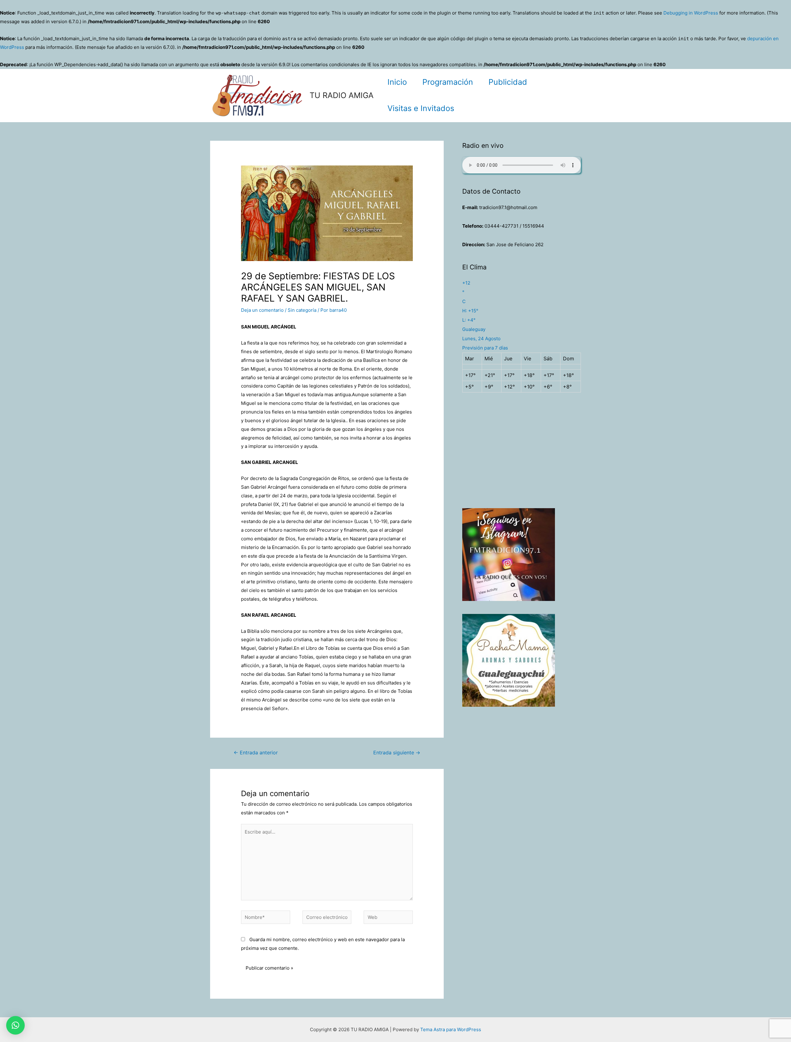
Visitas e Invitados (420, 108)
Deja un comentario (262, 310)
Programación (447, 82)
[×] (15, 1025)
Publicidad (508, 82)
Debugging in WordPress (690, 13)
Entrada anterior (256, 753)
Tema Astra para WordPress (450, 1029)
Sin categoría (302, 310)
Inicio (397, 82)
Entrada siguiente (396, 753)
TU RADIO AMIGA (342, 95)
